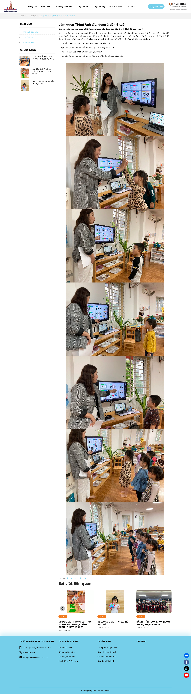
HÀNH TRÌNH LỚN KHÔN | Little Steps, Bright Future (114, 623)
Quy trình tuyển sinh (106, 652)
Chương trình (28, 42)
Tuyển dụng (99, 6)
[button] (167, 608)
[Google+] (76, 578)
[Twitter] (72, 578)
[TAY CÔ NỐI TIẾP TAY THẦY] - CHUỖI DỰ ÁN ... (43, 58)
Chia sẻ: (62, 578)
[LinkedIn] (85, 578)
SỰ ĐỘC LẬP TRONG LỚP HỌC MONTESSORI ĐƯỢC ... (42, 71)
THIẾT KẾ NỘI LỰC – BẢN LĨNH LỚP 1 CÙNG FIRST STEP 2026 (153, 623)
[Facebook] (67, 578)
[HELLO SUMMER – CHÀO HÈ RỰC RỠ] (24, 85)
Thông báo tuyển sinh (107, 647)
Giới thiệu (45, 6)
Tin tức (129, 6)
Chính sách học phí (106, 656)
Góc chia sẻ (114, 6)
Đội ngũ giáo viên (30, 32)
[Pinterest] (80, 578)
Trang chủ (32, 6)
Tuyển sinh (83, 6)
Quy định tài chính (105, 661)
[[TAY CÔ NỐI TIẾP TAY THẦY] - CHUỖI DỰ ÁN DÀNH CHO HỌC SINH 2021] (24, 61)
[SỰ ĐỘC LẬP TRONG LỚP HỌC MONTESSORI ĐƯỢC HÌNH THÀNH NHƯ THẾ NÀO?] (24, 73)
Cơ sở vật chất (65, 647)
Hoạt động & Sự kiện (68, 661)
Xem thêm (63, 628)
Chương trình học (64, 6)
